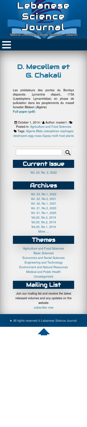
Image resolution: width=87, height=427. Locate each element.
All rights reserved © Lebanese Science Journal (45, 320)
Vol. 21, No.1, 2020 (43, 213)
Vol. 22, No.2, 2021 (43, 199)
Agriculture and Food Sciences (50, 126)
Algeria (30, 131)
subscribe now (43, 307)
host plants (66, 135)
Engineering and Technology (43, 262)
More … (43, 231)
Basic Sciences (44, 253)
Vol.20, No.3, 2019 (43, 217)
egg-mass (35, 135)
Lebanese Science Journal (43, 16)
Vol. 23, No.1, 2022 (43, 194)
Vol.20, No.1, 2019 (43, 227)
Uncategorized (43, 276)
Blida (39, 131)
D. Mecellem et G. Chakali (43, 70)
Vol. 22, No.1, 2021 (43, 203)
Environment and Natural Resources (43, 267)
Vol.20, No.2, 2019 (43, 222)
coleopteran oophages (58, 131)
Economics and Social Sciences (43, 258)
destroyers (20, 135)
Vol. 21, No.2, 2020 (43, 208)
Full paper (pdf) (24, 111)
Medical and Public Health (43, 272)
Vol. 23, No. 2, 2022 (43, 172)
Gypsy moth (50, 135)
